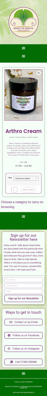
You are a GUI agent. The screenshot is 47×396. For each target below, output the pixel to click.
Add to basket (28, 190)
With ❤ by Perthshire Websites (23, 392)
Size (10, 177)
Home (11, 137)
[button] (23, 48)
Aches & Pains (20, 137)
